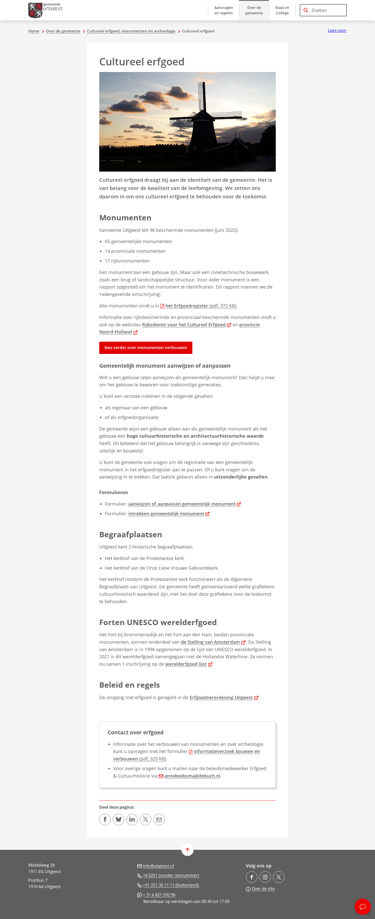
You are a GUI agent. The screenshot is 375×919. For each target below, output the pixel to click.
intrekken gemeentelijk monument (169, 513)
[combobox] (323, 10)
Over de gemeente (63, 30)
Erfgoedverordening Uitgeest (224, 697)
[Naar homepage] (47, 10)
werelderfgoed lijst (188, 664)
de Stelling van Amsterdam (213, 642)
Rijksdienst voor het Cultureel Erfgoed (186, 324)
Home (33, 30)
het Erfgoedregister (201, 306)
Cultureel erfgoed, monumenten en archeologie (131, 30)
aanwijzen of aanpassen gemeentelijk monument (184, 504)
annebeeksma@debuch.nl (192, 776)
